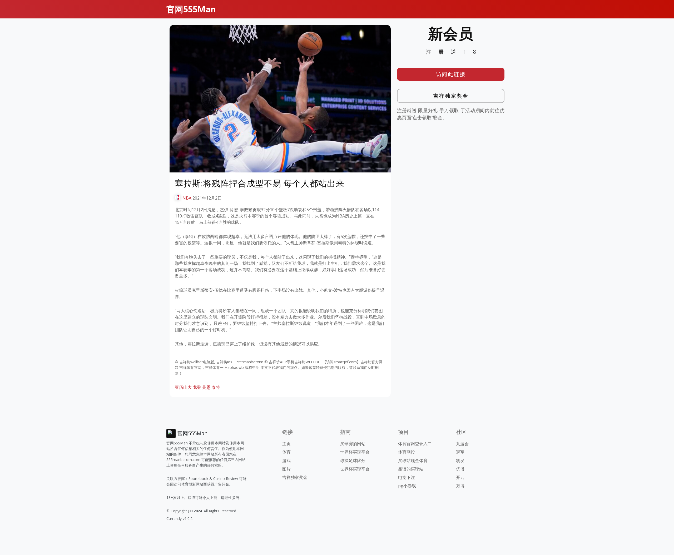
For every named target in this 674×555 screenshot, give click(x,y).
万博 (460, 486)
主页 (286, 444)
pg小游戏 (407, 486)
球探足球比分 (352, 460)
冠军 (460, 452)
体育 (286, 452)
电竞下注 (406, 477)
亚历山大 (183, 387)
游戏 (286, 460)
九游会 (462, 444)
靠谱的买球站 (410, 469)
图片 (286, 469)
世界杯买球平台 (355, 452)
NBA (186, 198)
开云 (460, 477)
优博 (460, 469)
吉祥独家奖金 (451, 95)
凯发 (460, 460)
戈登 (197, 387)
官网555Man (191, 9)
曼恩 (206, 387)
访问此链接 (451, 74)
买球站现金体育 (413, 460)
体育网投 (406, 452)
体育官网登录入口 (415, 444)
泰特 (216, 387)
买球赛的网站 (352, 444)
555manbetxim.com (183, 459)
